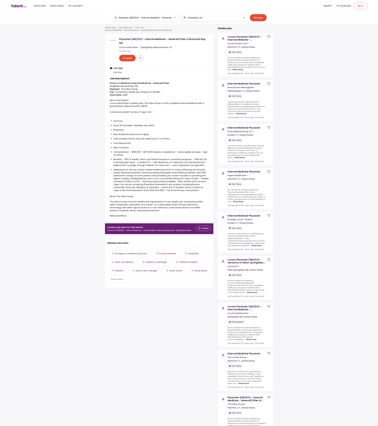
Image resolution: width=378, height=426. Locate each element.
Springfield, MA (125, 28)
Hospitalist (193, 253)
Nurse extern (175, 270)
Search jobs (110, 28)
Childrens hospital (188, 262)
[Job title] (142, 17)
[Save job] (140, 58)
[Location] (212, 17)
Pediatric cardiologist (156, 262)
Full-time (139, 28)
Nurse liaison (200, 270)
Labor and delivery (124, 262)
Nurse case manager (146, 270)
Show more (117, 279)
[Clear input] (175, 17)
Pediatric (119, 270)
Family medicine (167, 253)
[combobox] (145, 17)
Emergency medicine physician (131, 253)
